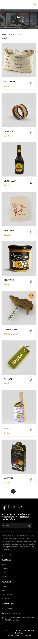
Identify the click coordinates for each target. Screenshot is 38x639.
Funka (7, 428)
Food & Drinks (7, 591)
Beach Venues (7, 594)
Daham (8, 378)
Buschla (9, 230)
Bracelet (9, 131)
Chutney (9, 279)
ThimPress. (19, 633)
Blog (3, 572)
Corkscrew (10, 329)
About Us (5, 569)
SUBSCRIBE (29, 525)
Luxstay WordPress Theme (13, 630)
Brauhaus (10, 180)
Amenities (5, 598)
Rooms (4, 587)
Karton (8, 478)
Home (15, 22)
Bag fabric (10, 81)
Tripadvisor (27, 636)
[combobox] (9, 38)
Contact (4, 576)
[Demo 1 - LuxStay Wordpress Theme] (19, 3)
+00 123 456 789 (11, 609)
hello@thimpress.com (12, 613)
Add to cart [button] (31, 83)
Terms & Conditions (14, 636)
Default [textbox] (4, 38)
